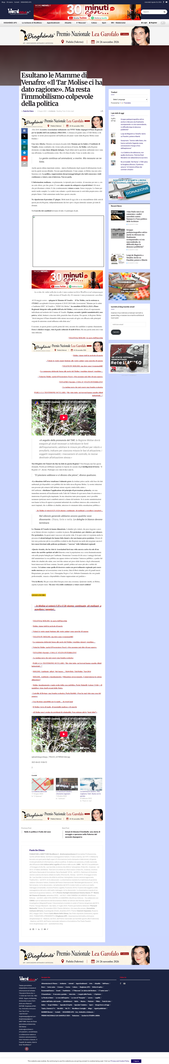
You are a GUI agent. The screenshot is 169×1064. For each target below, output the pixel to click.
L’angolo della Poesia (85, 994)
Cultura (94, 23)
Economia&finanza (47, 991)
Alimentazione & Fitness (49, 983)
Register (153, 23)
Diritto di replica (97, 987)
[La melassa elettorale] (43, 784)
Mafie (76, 1001)
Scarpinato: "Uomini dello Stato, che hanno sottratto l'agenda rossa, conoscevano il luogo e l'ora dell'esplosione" (133, 144)
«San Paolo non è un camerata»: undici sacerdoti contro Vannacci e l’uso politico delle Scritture (136, 216)
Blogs (3, 2)
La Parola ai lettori (47, 998)
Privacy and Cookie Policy (120, 1061)
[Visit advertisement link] (87, 11)
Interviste (72, 994)
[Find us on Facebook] (163, 2)
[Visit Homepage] (16, 12)
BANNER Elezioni (47, 1012)
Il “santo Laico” (104, 991)
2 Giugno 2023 (42, 111)
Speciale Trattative (80, 1005)
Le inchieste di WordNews (32, 23)
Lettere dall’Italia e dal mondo (51, 1001)
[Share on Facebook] (24, 131)
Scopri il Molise (53, 1005)
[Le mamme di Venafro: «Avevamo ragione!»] (67, 784)
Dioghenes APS (85, 987)
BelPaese (106, 983)
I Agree (136, 1061)
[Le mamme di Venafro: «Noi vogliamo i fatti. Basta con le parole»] (91, 784)
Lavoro (90, 998)
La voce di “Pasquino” (78, 998)
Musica (83, 1001)
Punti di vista (106, 1001)
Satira (43, 1005)
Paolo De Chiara (28, 111)
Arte (90, 983)
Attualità (68, 23)
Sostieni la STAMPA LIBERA (91, 1016)
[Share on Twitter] (24, 136)
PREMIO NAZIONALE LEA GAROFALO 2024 (55, 1016)
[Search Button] (165, 12)
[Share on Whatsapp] (24, 147)
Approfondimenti (53, 23)
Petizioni (90, 1001)
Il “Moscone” (81, 23)
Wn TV (67, 1008)
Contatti (16, 2)
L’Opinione (97, 994)
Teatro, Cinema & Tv (48, 1008)
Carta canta (51, 987)
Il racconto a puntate (60, 994)
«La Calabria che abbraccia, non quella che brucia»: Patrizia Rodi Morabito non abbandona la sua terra (134, 155)
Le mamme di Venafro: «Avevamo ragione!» (64, 792)
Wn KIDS (60, 1008)
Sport (104, 23)
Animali (71, 983)
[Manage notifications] (27, 1049)
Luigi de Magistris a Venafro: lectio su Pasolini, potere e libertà (133, 135)
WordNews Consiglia (79, 1008)
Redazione (75, 1016)
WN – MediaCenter (118, 23)
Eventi (58, 991)
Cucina (67, 987)
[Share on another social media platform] (24, 164)
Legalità (97, 998)
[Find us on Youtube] (166, 2)
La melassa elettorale (39, 791)
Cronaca (60, 987)
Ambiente (52, 111)
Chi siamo (10, 2)
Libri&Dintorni (67, 1001)
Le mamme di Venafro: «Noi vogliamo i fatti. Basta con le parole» (90, 793)
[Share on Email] (24, 158)
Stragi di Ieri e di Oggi (102, 1005)
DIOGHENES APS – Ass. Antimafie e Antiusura (78, 1012)
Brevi (43, 987)
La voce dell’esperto (62, 998)
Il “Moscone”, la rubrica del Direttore (84, 991)
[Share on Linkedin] (24, 142)
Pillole (98, 1001)
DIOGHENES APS (26, 2)
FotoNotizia (66, 991)
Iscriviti (116, 332)
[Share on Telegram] (24, 153)
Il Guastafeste (46, 994)
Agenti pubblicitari (100, 1008)
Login (145, 23)
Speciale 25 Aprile (66, 1005)
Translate (127, 103)
